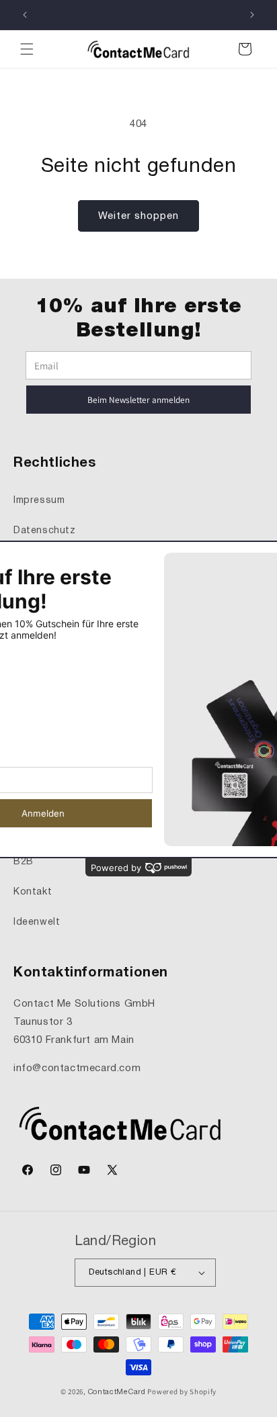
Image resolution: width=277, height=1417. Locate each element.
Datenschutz (44, 531)
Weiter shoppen (138, 216)
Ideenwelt (36, 922)
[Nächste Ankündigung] (252, 15)
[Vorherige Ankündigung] (25, 15)
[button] (27, 49)
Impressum (39, 500)
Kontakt (32, 892)
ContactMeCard (117, 1392)
